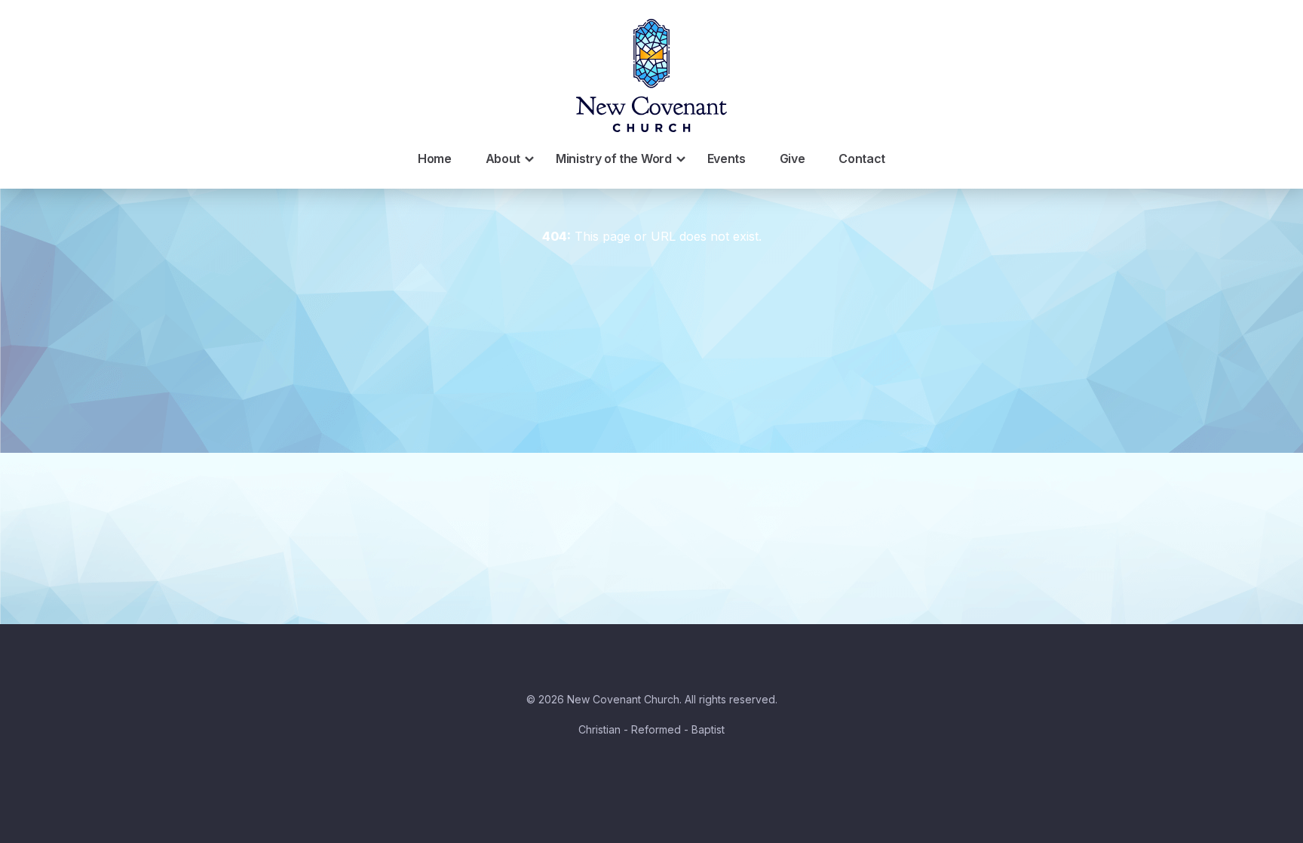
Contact (862, 158)
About (503, 158)
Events (726, 158)
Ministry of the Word (614, 158)
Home (435, 158)
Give (792, 158)
